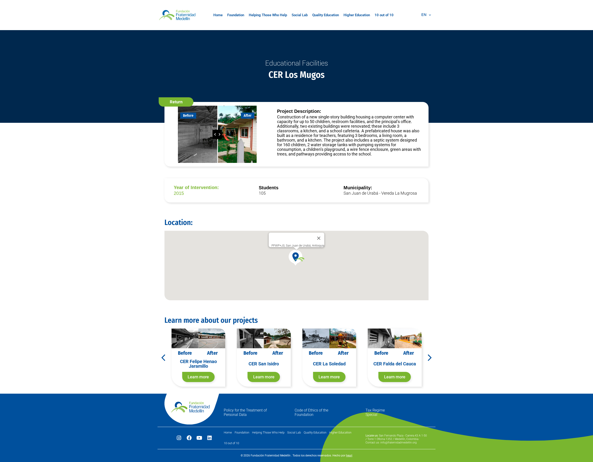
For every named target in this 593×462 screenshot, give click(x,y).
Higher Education (357, 15)
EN (423, 14)
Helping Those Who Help (268, 15)
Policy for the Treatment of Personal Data (245, 412)
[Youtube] (199, 438)
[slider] (217, 134)
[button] (176, 102)
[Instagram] (179, 438)
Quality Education (325, 15)
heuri (349, 455)
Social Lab (300, 15)
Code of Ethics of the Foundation (311, 412)
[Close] (318, 238)
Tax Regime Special (375, 412)
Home (218, 15)
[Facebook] (189, 438)
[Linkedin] (210, 438)
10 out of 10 (384, 15)
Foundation (235, 15)
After (248, 115)
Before (188, 115)
